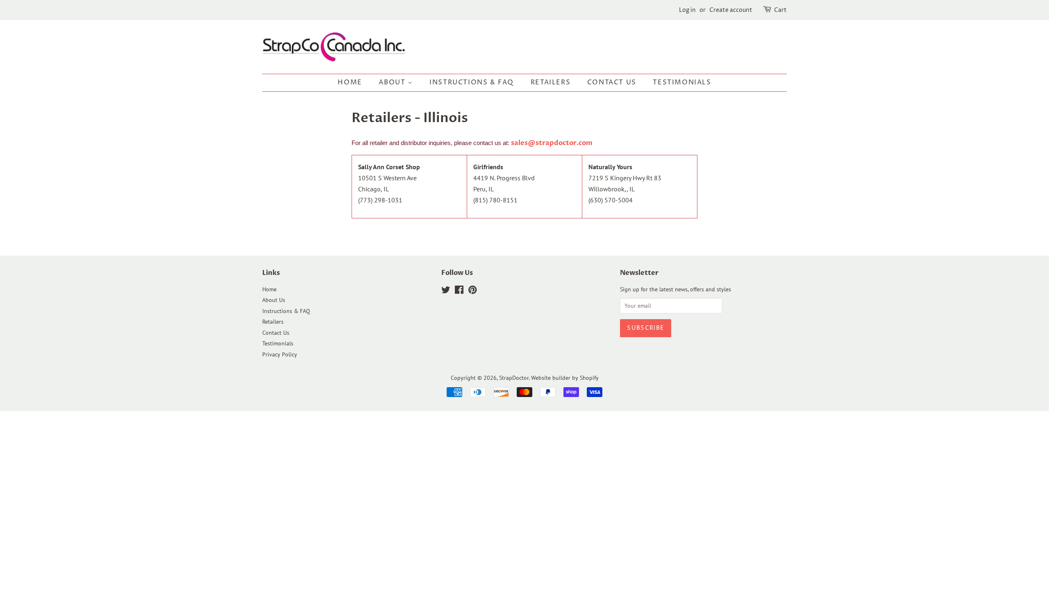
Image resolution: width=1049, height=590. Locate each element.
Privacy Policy (279, 354)
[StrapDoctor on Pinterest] (472, 291)
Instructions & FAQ (471, 82)
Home (350, 82)
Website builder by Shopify (565, 377)
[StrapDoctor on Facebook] (459, 291)
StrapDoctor (514, 377)
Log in (687, 10)
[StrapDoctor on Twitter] (445, 291)
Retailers (550, 82)
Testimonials (682, 82)
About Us (273, 300)
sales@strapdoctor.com (552, 143)
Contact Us (611, 82)
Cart (780, 10)
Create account (730, 10)
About (393, 82)
